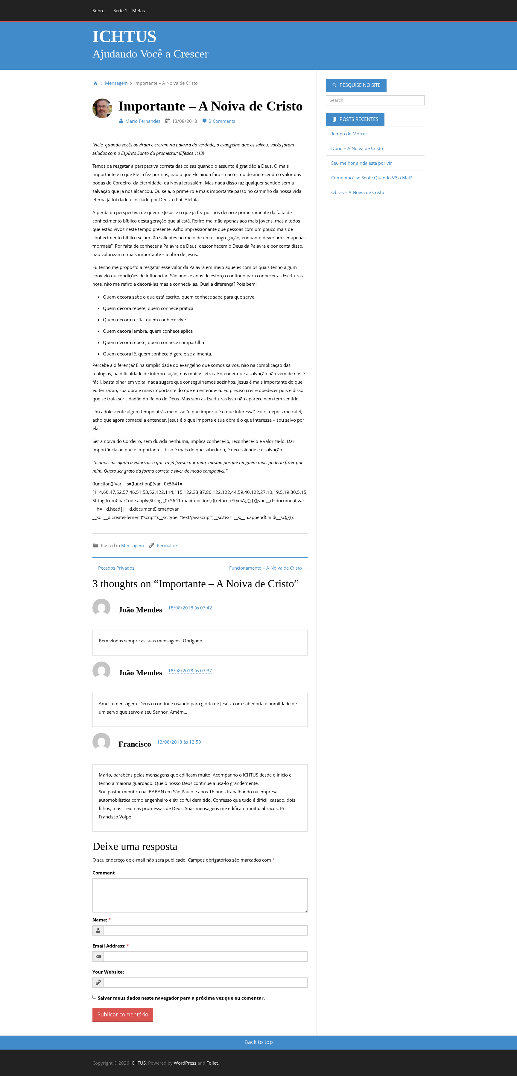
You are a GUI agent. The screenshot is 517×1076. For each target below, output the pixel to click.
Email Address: (110, 946)
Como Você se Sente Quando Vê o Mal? (371, 178)
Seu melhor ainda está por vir (361, 163)
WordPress (185, 1063)
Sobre (98, 10)
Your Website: (108, 972)
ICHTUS (124, 36)
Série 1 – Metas (129, 10)
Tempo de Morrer (349, 134)
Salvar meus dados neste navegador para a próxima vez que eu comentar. (181, 998)
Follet (212, 1063)
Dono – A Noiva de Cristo (357, 148)
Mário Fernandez (142, 121)
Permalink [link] (167, 545)
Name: (101, 920)
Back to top (258, 1041)
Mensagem (116, 83)
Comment (103, 873)
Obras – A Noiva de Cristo (357, 192)
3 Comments (221, 121)
